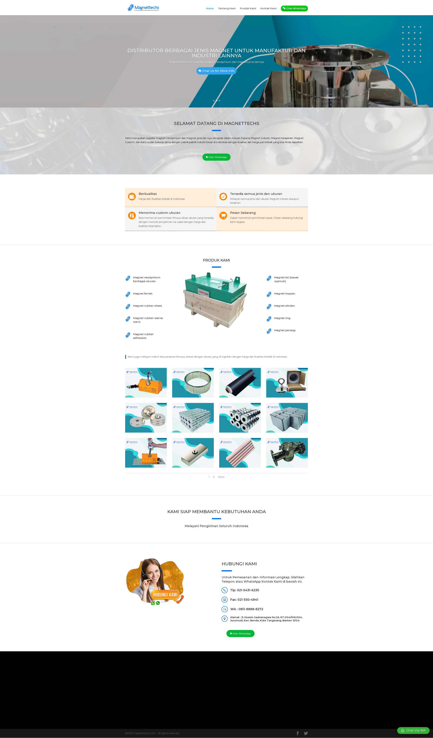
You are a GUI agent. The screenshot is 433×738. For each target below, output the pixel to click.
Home (210, 8)
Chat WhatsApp (218, 157)
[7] (240, 431)
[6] (193, 431)
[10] (193, 466)
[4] (287, 396)
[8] (287, 431)
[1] (146, 396)
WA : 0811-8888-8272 (246, 609)
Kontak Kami (268, 8)
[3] (240, 396)
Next (221, 477)
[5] (146, 431)
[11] (240, 466)
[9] (146, 466)
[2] (193, 396)
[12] (287, 466)
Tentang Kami (227, 8)
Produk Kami (248, 8)
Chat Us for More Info (218, 70)
